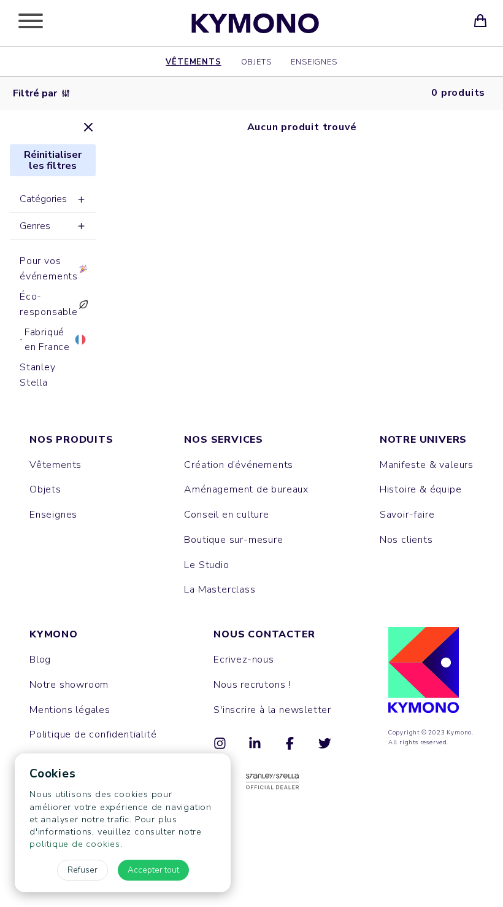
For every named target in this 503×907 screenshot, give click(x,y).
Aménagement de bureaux (246, 489)
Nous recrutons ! (252, 684)
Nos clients (406, 540)
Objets (256, 61)
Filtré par (35, 93)
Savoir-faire (407, 514)
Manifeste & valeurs (427, 465)
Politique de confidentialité (92, 734)
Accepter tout (153, 870)
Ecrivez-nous (243, 659)
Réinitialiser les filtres (53, 160)
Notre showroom (69, 684)
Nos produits (71, 439)
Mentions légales (69, 710)
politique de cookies (74, 844)
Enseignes (314, 61)
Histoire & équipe (421, 489)
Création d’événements (238, 465)
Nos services (223, 439)
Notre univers (423, 439)
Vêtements (193, 61)
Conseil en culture (226, 514)
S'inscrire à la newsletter (272, 710)
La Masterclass (219, 589)
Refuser (82, 870)
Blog (40, 659)
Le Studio (206, 565)
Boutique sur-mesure (233, 540)
